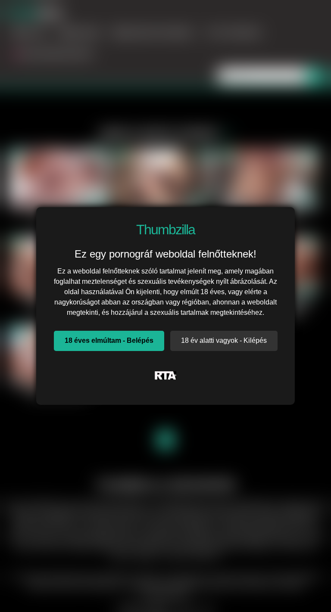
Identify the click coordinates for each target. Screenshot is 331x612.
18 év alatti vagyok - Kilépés (224, 340)
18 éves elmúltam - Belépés (109, 340)
